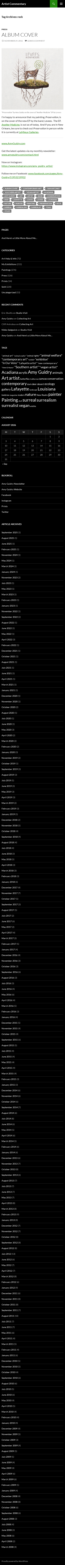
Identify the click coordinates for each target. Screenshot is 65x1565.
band (40, 196)
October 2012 (8, 1237)
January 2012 (8, 1287)
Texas (48, 207)
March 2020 (8, 741)
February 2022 (9, 645)
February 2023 (9, 600)
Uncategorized (9, 292)
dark (29, 384)
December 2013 (9, 1158)
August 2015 (8, 1045)
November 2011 (10, 1299)
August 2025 (8, 538)
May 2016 (6, 994)
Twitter (5, 512)
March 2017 (8, 938)
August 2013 (8, 1180)
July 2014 (6, 1118)
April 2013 (7, 1203)
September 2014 (10, 1107)
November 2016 (10, 960)
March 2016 (8, 1006)
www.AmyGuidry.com (13, 143)
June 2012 (7, 1259)
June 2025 (7, 543)
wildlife (33, 406)
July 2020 (6, 718)
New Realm (42, 395)
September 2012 (10, 1242)
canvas (43, 378)
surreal (8, 207)
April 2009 (7, 1473)
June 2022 (7, 628)
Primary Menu (61, 4)
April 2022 (7, 639)
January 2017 (8, 949)
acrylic (23, 372)
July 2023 (6, 583)
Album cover (20, 34)
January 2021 (8, 690)
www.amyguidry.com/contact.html (20, 154)
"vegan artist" (33, 192)
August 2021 (8, 662)
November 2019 (10, 758)
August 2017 (8, 910)
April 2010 (7, 1406)
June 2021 (7, 673)
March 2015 (8, 1073)
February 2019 (9, 808)
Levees (40, 200)
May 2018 (6, 859)
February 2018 (9, 876)
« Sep (4, 463)
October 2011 (8, 1304)
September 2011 (10, 1310)
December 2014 (9, 1090)
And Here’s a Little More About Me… (19, 238)
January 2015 (8, 1084)
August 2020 (8, 712)
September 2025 (10, 532)
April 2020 (7, 735)
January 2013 (8, 1220)
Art (21, 196)
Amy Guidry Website (12, 489)
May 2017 (6, 927)
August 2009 (8, 1451)
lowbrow (5, 395)
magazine (13, 395)
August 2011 (8, 1315)
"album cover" (11, 188)
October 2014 (8, 1101)
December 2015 (9, 1022)
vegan (7, 211)
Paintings (6, 270)
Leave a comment (36, 41)
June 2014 (7, 1124)
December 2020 (9, 696)
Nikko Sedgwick (9, 329)
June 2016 (7, 989)
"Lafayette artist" (27, 363)
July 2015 (6, 1051)
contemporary (14, 383)
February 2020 (9, 746)
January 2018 (8, 882)
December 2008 (9, 1496)
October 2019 (8, 763)
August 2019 (8, 774)
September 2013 (10, 1175)
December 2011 (9, 1293)
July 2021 (6, 667)
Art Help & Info (9, 258)
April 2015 (7, 1068)
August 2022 (8, 622)
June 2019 (7, 786)
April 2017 (7, 932)
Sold (4, 286)
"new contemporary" (47, 363)
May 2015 (6, 1062)
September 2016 (10, 972)
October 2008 (8, 1507)
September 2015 (10, 1039)
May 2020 (6, 729)
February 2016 (9, 1011)
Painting (31, 203)
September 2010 (10, 1377)
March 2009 (8, 1479)
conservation (53, 196)
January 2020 (8, 752)
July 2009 (6, 1456)
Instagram (6, 500)
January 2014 (8, 1152)
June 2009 (7, 1462)
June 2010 (7, 1394)
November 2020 (10, 701)
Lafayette (17, 200)
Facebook (6, 495)
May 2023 (6, 588)
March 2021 (8, 684)
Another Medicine (11, 124)
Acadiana (48, 192)
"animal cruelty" (20, 356)
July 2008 (6, 1524)
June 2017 (7, 921)
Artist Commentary (14, 3)
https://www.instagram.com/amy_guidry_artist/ (27, 165)
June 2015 (7, 1056)
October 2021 (8, 656)
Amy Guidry (9, 196)
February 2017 (9, 944)
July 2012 (6, 1254)
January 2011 (8, 1355)
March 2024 (8, 566)
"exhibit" (31, 360)
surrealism (21, 207)
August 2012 (8, 1248)
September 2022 (10, 617)
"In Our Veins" (10, 363)
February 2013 (9, 1214)
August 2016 (8, 977)
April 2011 (7, 1338)
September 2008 (10, 1513)
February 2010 (9, 1417)
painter (19, 203)
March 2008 (8, 1547)
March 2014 (8, 1141)
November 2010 (10, 1366)
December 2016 (9, 955)
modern (21, 395)
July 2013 (6, 1186)
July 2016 (6, 983)
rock (58, 203)
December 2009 (9, 1428)
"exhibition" (41, 359)
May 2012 (6, 1265)
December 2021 (9, 650)
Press (4, 29)
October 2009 (8, 1439)
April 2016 (7, 1000)
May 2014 (6, 1130)
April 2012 (7, 1270)
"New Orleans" (8, 367)
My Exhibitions (9, 264)
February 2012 (9, 1282)
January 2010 (8, 1423)
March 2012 (8, 1276)
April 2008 (7, 1541)
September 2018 (10, 836)
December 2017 (9, 887)
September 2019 (10, 769)
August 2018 (8, 842)
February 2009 (9, 1485)
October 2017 (8, 898)
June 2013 (7, 1192)
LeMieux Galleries (28, 132)
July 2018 (6, 848)
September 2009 (10, 1445)
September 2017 (10, 904)
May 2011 (6, 1332)
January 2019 (8, 814)
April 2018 (7, 865)
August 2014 (8, 1113)
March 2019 (8, 803)
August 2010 (8, 1383)
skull (20, 401)
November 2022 (10, 611)
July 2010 (6, 1389)
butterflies (25, 379)
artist (30, 196)
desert (40, 384)
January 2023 (8, 605)
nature (7, 203)
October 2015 (8, 1034)
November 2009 (10, 1434)
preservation (45, 203)
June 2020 (7, 724)
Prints (5, 281)
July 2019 (6, 780)
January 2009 (8, 1490)
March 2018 (8, 870)
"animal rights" (33, 355)
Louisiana (52, 200)
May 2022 (6, 634)
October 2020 (8, 707)
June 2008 (7, 1530)
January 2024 (8, 572)
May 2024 (6, 560)
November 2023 (10, 577)
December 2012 (9, 1225)
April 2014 (7, 1135)
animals (57, 372)
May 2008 (6, 1535)
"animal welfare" (51, 355)
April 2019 (7, 797)
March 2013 (8, 1208)
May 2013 (6, 1197)
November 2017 (10, 893)
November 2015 (10, 1028)
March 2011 (8, 1344)
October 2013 (8, 1169)
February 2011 (9, 1349)
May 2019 (6, 791)
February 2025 (9, 549)
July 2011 (6, 1321)
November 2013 (10, 1163)
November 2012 (10, 1231)
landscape (33, 390)
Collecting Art (24, 318)
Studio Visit (21, 313)
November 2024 (10, 555)
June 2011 (7, 1327)
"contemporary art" (32, 188)
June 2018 (7, 853)
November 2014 (10, 1096)
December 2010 (9, 1361)
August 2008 (8, 1518)
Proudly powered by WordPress (15, 1561)
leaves (30, 200)
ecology (49, 384)
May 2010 (6, 1400)
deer (6, 200)
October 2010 (8, 1372)
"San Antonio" (53, 188)
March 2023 (8, 594)
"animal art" (7, 355)
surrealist (36, 207)
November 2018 (10, 825)
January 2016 (8, 1017)
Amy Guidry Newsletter (13, 483)
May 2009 (6, 1468)
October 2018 (8, 831)
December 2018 (9, 820)
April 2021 (7, 679)
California (34, 379)
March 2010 (8, 1411)
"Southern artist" (12, 192)
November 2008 (10, 1501)
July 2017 (6, 915)
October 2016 (8, 966)
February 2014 (9, 1146)
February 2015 (9, 1079)
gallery (6, 389)
